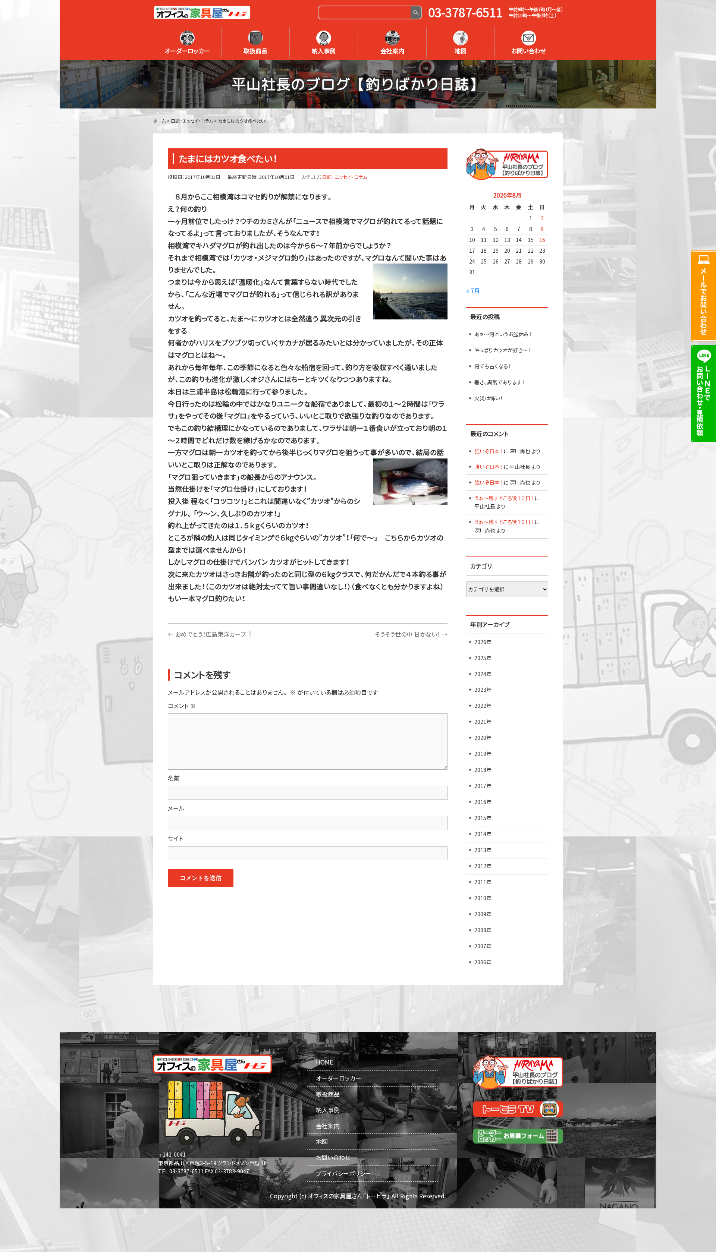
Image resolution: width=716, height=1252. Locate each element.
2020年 (483, 737)
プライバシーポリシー (343, 1173)
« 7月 (473, 290)
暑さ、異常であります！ (499, 382)
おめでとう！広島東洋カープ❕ (211, 634)
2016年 (483, 801)
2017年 (483, 785)
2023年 (483, 689)
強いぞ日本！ (488, 451)
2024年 (483, 674)
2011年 (483, 882)
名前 (174, 777)
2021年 (483, 721)
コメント (182, 705)
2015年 (483, 817)
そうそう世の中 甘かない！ (411, 634)
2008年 (483, 930)
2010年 (483, 898)
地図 (461, 50)
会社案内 (392, 50)
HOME (324, 1061)
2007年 (483, 946)
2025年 (483, 658)
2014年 (483, 834)
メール (176, 808)
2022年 (483, 705)
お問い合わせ (528, 50)
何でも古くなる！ (492, 366)
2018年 (483, 769)
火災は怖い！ (488, 398)
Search (416, 12)
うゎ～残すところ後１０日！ (503, 498)
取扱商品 (255, 50)
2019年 (483, 753)
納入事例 (324, 50)
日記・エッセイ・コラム (344, 176)
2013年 (483, 850)
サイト (175, 838)
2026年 (483, 642)
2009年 (483, 914)
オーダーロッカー (187, 50)
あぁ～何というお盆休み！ (502, 334)
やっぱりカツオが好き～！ (502, 350)
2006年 (483, 962)
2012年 (483, 866)
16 (542, 239)
